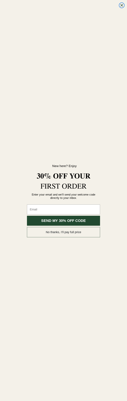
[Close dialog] (121, 5)
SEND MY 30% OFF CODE (63, 221)
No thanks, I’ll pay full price (63, 232)
